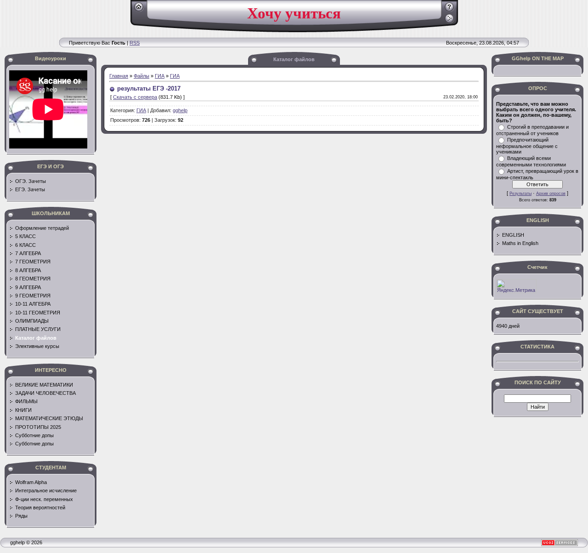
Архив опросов (550, 193)
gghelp (180, 110)
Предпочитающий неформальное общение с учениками (527, 145)
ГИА (159, 76)
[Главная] (139, 10)
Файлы (141, 76)
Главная (118, 76)
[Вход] (449, 21)
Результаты (520, 193)
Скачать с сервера (135, 97)
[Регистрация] (449, 10)
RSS (135, 43)
